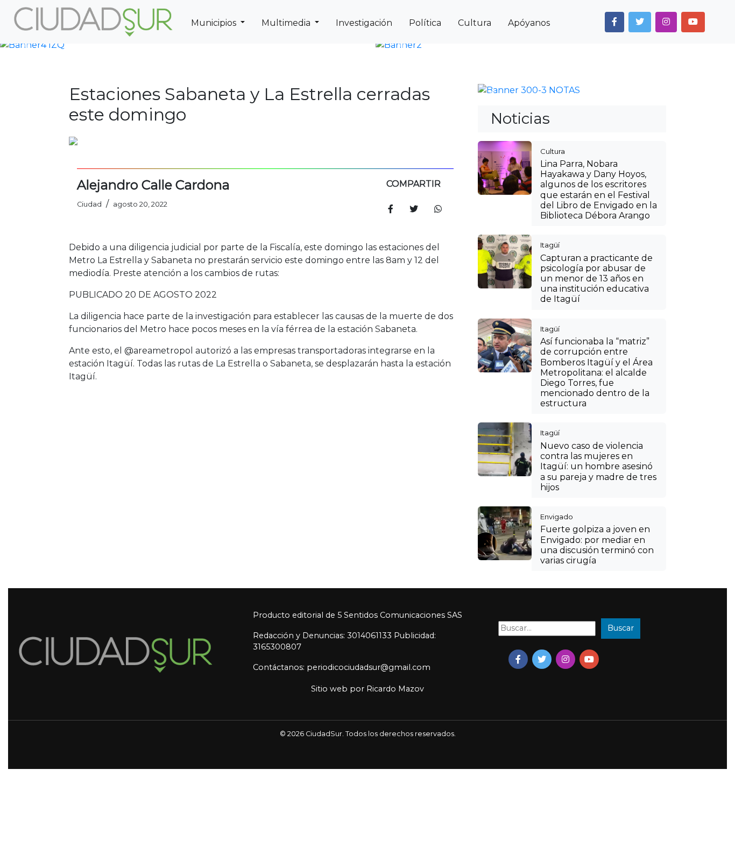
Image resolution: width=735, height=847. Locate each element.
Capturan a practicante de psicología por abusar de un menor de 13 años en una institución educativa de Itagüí (596, 279)
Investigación (364, 23)
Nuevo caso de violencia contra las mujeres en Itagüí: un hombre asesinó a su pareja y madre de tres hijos (598, 466)
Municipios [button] (214, 23)
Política (425, 23)
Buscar (620, 628)
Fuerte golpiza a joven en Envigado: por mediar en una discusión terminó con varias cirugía (597, 545)
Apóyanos (529, 23)
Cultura (474, 23)
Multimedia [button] (287, 23)
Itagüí (550, 245)
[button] (614, 22)
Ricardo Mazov (395, 689)
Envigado (556, 516)
